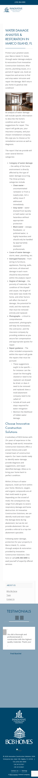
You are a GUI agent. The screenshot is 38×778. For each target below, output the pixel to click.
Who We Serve (12, 591)
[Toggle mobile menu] (34, 10)
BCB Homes (14, 774)
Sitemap (24, 771)
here (7, 558)
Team (9, 595)
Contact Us (11, 599)
